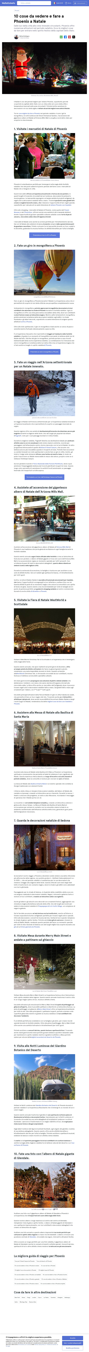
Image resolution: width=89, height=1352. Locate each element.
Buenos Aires (32, 1302)
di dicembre (35, 591)
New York (17, 1297)
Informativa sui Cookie (24, 1344)
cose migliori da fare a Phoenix (29, 113)
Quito (16, 1302)
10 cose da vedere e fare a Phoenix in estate (27, 1265)
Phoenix (17, 10)
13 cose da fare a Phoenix (48, 1265)
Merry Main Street (44, 1009)
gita (15, 927)
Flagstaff (18, 436)
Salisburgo (67, 1297)
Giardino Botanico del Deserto (46, 1105)
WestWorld (20, 673)
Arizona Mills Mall (63, 547)
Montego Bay (23, 1302)
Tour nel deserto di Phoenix (44, 1261)
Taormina (53, 1297)
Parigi (28, 1297)
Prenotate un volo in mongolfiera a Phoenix (44, 352)
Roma (23, 1297)
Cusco (40, 1297)
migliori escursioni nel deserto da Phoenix (45, 1037)
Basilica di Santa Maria (38, 784)
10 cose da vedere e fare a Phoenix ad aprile (53, 1283)
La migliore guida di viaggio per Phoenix (39, 1256)
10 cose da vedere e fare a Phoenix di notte (55, 1274)
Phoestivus (28, 212)
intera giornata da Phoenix (30, 927)
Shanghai (60, 1297)
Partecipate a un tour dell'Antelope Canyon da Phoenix (44, 477)
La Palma (46, 1297)
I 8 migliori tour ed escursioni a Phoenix (25, 1270)
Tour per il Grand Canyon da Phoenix (24, 1261)
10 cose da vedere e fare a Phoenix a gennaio (27, 1279)
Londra (34, 1297)
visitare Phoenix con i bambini (60, 205)
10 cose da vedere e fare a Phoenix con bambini (28, 1274)
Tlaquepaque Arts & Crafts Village (50, 906)
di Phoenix (47, 345)
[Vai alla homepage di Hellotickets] (9, 3)
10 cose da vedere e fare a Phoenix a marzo (27, 1283)
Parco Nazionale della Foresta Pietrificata (48, 464)
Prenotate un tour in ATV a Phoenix (44, 235)
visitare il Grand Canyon (48, 447)
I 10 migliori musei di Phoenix (46, 1270)
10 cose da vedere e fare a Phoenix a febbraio (54, 1279)
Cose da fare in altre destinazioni (35, 1292)
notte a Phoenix (26, 322)
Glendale (32, 1237)
